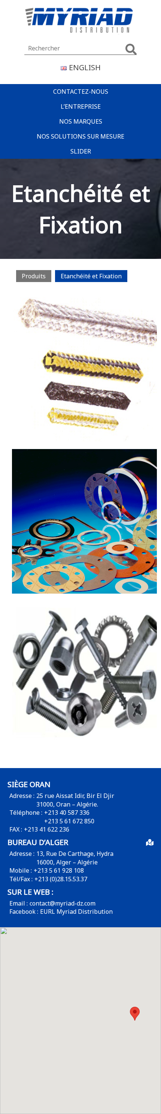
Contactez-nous (80, 91)
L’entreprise (81, 106)
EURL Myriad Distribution (76, 911)
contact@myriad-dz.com (62, 903)
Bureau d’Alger (37, 842)
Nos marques (80, 121)
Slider (80, 151)
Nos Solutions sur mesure (80, 136)
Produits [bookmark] (34, 276)
